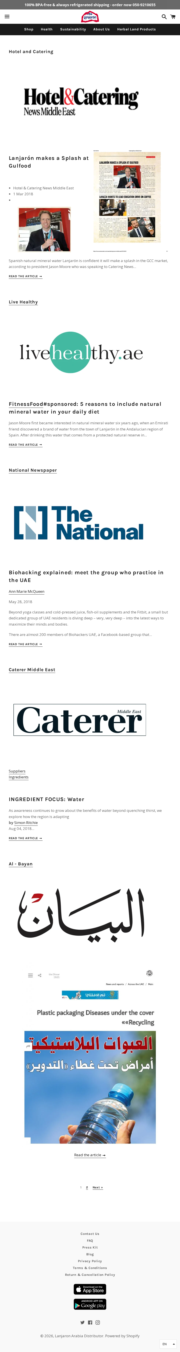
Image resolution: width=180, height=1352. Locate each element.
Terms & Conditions (90, 1268)
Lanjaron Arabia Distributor (79, 1335)
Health (47, 29)
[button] (168, 1344)
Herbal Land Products (136, 29)
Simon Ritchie (26, 822)
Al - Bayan (21, 863)
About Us (101, 29)
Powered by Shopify (122, 1335)
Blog (90, 1254)
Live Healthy (23, 302)
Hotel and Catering (31, 51)
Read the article (24, 276)
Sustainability (73, 29)
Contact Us (90, 1234)
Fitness (19, 404)
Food (36, 404)
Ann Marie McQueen (26, 591)
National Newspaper (33, 470)
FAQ (90, 1241)
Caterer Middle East (32, 669)
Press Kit (90, 1247)
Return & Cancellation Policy (90, 1275)
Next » (98, 1187)
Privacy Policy (90, 1261)
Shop (28, 29)
